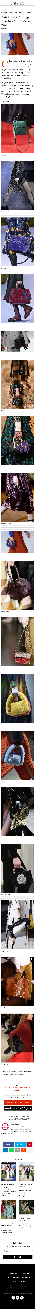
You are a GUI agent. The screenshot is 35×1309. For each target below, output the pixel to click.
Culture (4, 1223)
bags (28, 1116)
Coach (10, 1118)
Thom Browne (12, 1119)
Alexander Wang (13, 1116)
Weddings (22, 1187)
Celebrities (4, 1184)
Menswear (28, 1218)
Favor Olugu (15, 1124)
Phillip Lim (27, 1118)
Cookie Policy (26, 1277)
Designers (4, 12)
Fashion (11, 1184)
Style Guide (22, 1220)
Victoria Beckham (22, 1119)
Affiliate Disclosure (13, 1277)
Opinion (3, 1225)
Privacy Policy (13, 1273)
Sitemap (22, 1281)
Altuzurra (22, 1116)
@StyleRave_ (21, 1074)
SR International (19, 12)
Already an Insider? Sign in (17, 1108)
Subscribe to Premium (17, 1102)
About (13, 1269)
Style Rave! (29, 12)
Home (6, 1269)
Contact (27, 1269)
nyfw (21, 1118)
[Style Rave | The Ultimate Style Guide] (17, 3)
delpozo (16, 1118)
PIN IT (18, 129)
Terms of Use (25, 1273)
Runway (11, 12)
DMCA (15, 1281)
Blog (19, 1269)
